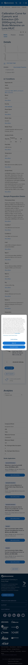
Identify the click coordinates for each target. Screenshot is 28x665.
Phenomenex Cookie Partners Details (10, 335)
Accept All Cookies (14, 347)
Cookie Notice (17, 333)
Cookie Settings (14, 339)
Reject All (14, 343)
